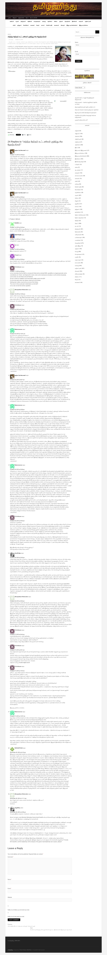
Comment (11, 857)
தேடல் (27, 17)
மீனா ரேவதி (10, 39)
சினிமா (55, 21)
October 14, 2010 (19, 39)
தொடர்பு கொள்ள (33, 17)
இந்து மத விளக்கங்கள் (72, 25)
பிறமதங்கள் (67, 21)
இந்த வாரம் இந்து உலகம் (81, 150)
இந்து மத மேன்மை (83, 25)
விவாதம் (63, 25)
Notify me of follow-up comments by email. (18, 910)
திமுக (44, 43)
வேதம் (37, 25)
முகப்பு (9, 17)
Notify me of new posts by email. (16, 916)
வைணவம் (56, 25)
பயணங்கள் (77, 240)
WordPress (29, 949)
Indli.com (17, 219)
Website (10, 897)
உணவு (76, 167)
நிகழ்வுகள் (23, 21)
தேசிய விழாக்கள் (79, 218)
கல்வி (14, 25)
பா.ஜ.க (41, 43)
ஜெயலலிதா (48, 43)
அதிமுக (56, 43)
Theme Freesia (23, 949)
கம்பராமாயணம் (79, 175)
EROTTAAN (18, 235)
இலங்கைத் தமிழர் (79, 161)
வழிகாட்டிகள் (88, 21)
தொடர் (76, 223)
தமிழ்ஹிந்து (10, 950)
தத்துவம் (19, 25)
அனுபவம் (77, 133)
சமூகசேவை (78, 192)
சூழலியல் (77, 203)
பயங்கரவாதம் (78, 237)
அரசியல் (12, 21)
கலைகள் (32, 25)
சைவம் (42, 25)
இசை (76, 147)
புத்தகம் (61, 21)
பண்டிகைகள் (78, 234)
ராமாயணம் (77, 262)
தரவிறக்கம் (78, 212)
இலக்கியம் (74, 21)
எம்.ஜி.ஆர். (18, 42)
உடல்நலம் (77, 164)
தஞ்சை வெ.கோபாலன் (20, 150)
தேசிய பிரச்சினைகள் (80, 215)
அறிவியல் (29, 21)
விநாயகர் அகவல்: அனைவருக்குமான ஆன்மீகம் (86, 110)
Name (10, 879)
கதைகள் (81, 21)
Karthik (17, 223)
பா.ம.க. (14, 42)
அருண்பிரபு (17, 808)
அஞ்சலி (77, 130)
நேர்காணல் (77, 232)
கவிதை (77, 184)
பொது (76, 251)
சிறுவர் (76, 201)
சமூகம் (17, 21)
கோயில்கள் (26, 25)
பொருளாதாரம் (37, 21)
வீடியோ (77, 277)
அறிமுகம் (15, 17)
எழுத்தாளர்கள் (21, 17)
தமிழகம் (38, 43)
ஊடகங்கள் (77, 170)
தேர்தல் (76, 220)
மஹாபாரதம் (78, 260)
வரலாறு (44, 21)
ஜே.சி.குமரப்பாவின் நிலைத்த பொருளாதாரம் (85, 112)
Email (9, 888)
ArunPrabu (18, 553)
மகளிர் (76, 257)
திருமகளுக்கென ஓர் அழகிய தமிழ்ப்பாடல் (85, 107)
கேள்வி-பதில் (49, 25)
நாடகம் (76, 226)
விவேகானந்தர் (78, 274)
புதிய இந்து (78, 246)
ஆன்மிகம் (50, 21)
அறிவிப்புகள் (78, 139)
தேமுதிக (10, 42)
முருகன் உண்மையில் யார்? (81, 120)
